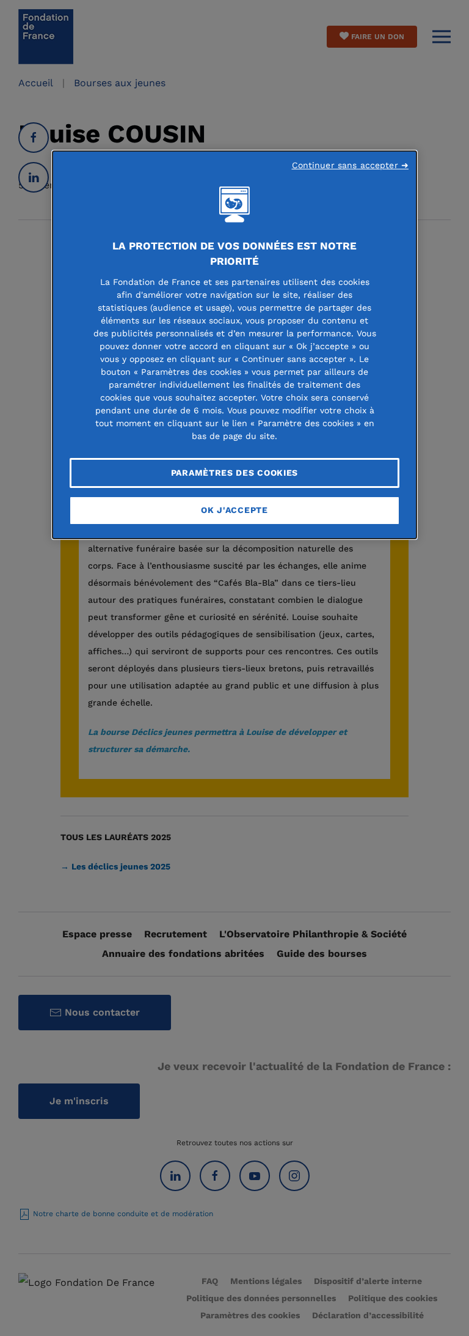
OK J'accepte (234, 510)
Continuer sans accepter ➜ (350, 165)
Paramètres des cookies (234, 473)
